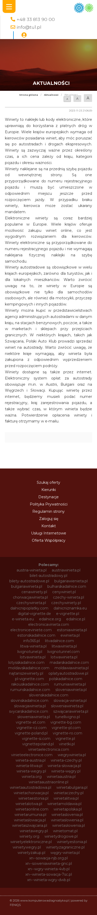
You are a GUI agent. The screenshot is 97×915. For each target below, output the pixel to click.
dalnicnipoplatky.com (29, 608)
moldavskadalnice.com (28, 668)
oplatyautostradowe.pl (68, 673)
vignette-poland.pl (31, 733)
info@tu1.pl (29, 27)
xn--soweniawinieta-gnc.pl (48, 863)
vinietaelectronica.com (48, 749)
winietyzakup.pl (31, 852)
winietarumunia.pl (30, 814)
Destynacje (48, 497)
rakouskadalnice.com (30, 684)
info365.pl (31, 640)
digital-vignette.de (34, 613)
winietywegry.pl (27, 847)
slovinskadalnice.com (29, 700)
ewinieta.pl (70, 635)
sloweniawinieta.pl (67, 706)
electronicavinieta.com (48, 624)
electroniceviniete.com (31, 630)
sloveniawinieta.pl (71, 689)
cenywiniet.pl (64, 592)
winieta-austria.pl (31, 760)
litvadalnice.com (59, 640)
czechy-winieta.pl (68, 597)
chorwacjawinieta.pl (30, 597)
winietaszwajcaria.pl (29, 825)
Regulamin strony (48, 511)
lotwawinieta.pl (64, 657)
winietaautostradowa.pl (30, 787)
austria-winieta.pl (32, 570)
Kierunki (48, 489)
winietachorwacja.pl (31, 793)
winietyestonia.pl (72, 841)
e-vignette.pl (67, 613)
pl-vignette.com (29, 678)
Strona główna (28, 95)
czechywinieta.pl (31, 602)
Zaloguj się (48, 518)
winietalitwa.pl (66, 798)
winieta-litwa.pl (29, 765)
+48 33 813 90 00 (36, 19)
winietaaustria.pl (61, 776)
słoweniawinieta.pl (33, 717)
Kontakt (48, 526)
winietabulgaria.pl (71, 787)
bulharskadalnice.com (66, 586)
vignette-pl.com (66, 727)
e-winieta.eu (23, 619)
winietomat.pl (65, 831)
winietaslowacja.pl (30, 820)
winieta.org (32, 776)
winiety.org (29, 836)
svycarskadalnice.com (28, 711)
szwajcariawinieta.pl (70, 711)
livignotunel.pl (29, 651)
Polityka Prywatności (49, 504)
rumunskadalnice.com (30, 689)
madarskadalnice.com (69, 662)
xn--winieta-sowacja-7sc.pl (48, 874)
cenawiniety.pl (34, 592)
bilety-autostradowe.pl (29, 581)
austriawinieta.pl (66, 570)
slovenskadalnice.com (48, 695)
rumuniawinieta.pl (70, 684)
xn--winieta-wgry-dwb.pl (48, 879)
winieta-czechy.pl (66, 760)
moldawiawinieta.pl (72, 668)
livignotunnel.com (63, 651)
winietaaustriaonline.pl (48, 782)
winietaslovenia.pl (67, 814)
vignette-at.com (30, 722)
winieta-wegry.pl (31, 771)
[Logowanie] (24, 35)
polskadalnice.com (65, 678)
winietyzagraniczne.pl (65, 847)
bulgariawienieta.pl (71, 581)
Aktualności (51, 95)
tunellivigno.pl (67, 717)
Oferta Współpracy (48, 540)
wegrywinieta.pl (72, 755)
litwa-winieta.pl (33, 646)
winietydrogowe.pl (61, 836)
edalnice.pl (75, 619)
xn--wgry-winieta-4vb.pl (49, 869)
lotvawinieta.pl (33, 657)
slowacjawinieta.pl (30, 706)
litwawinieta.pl (64, 646)
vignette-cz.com (32, 727)
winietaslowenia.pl (67, 820)
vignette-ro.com (67, 733)
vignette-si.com (36, 738)
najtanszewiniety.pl (26, 673)
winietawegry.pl (34, 831)
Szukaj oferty (48, 482)
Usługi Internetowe (48, 533)
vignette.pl (65, 738)
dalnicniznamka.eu (70, 608)
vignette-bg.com (65, 722)
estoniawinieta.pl (72, 630)
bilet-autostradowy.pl (48, 575)
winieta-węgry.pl (65, 771)
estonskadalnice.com (36, 635)
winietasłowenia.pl (68, 825)
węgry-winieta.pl (65, 852)
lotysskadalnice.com (26, 662)
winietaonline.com (32, 809)
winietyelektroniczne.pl (31, 841)
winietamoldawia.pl (64, 803)
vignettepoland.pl (38, 744)
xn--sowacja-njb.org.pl (48, 858)
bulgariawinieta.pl (26, 586)
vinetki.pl (67, 744)
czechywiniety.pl (66, 602)
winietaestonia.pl (33, 798)
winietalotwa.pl (29, 803)
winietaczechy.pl (69, 793)
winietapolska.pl (68, 809)
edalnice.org (50, 619)
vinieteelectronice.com (32, 755)
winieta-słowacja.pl (64, 765)
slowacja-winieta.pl (70, 700)
